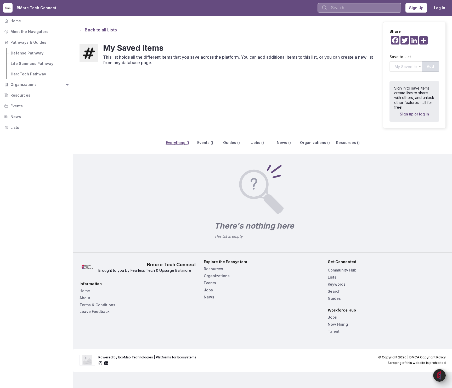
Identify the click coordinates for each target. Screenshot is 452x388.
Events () (205, 142)
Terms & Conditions (97, 305)
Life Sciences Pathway (32, 63)
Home (12, 21)
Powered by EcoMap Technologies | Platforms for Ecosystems (147, 357)
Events (13, 106)
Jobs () (257, 142)
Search (334, 291)
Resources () (348, 142)
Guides (334, 298)
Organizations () (315, 142)
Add (430, 66)
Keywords (337, 284)
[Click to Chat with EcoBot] (439, 375)
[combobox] (359, 8)
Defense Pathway (27, 53)
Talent (334, 331)
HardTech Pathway (28, 74)
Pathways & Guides (24, 42)
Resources (16, 95)
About (85, 298)
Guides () (231, 142)
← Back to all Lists (98, 29)
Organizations (20, 84)
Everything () (177, 142)
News (12, 116)
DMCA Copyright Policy (427, 357)
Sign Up (416, 7)
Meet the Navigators (25, 31)
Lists (11, 127)
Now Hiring (338, 324)
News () (284, 142)
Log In (439, 7)
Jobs (208, 290)
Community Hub (342, 270)
